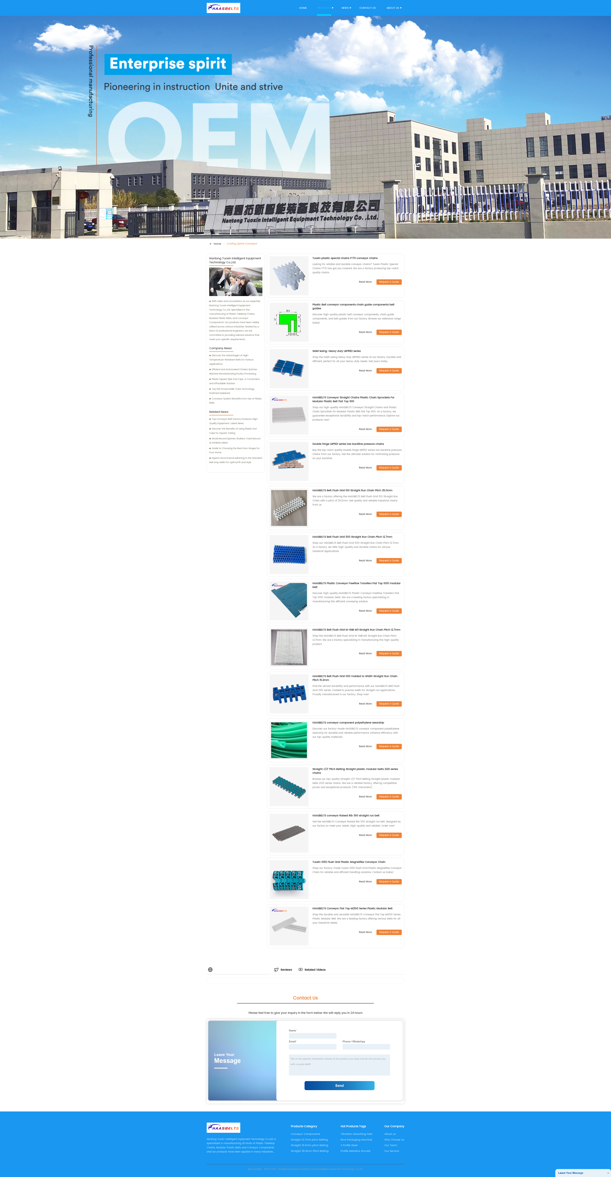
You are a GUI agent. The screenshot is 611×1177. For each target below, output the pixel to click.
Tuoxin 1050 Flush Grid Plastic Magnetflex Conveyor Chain (349, 862)
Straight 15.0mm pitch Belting (309, 1145)
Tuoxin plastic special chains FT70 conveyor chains (345, 258)
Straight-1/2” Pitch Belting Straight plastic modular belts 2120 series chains (355, 771)
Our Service (391, 1151)
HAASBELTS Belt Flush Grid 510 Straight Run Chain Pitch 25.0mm (352, 490)
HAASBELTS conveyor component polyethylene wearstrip (348, 723)
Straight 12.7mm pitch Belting (309, 1140)
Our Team (390, 1145)
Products (324, 8)
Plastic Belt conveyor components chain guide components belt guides (353, 307)
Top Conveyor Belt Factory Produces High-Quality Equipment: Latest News (234, 421)
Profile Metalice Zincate (355, 1151)
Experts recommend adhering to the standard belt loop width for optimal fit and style (235, 460)
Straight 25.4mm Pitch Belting (310, 1151)
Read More (365, 282)
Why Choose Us (394, 1140)
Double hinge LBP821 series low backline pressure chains (348, 444)
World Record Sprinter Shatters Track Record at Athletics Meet (234, 441)
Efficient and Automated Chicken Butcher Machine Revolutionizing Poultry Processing (233, 372)
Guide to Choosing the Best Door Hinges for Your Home (234, 450)
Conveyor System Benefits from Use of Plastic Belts (235, 401)
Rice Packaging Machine (356, 1140)
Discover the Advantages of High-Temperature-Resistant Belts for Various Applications (231, 360)
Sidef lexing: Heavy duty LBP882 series (337, 351)
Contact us (367, 8)
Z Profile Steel (349, 1145)
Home (303, 8)
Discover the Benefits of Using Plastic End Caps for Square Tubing (232, 431)
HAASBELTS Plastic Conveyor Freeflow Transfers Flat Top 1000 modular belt (357, 585)
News (345, 8)
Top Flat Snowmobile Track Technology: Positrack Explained (232, 391)
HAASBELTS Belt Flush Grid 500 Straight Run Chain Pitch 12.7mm (352, 537)
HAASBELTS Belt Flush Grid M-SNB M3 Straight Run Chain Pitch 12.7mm (356, 630)
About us (392, 8)
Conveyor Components (305, 1134)
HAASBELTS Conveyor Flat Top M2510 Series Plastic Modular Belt (353, 908)
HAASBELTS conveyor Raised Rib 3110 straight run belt (346, 816)
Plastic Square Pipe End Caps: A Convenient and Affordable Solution (234, 381)
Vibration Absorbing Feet (356, 1134)
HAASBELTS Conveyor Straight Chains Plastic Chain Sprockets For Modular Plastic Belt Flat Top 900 (353, 399)
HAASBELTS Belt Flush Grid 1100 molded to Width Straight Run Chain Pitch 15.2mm (355, 678)
